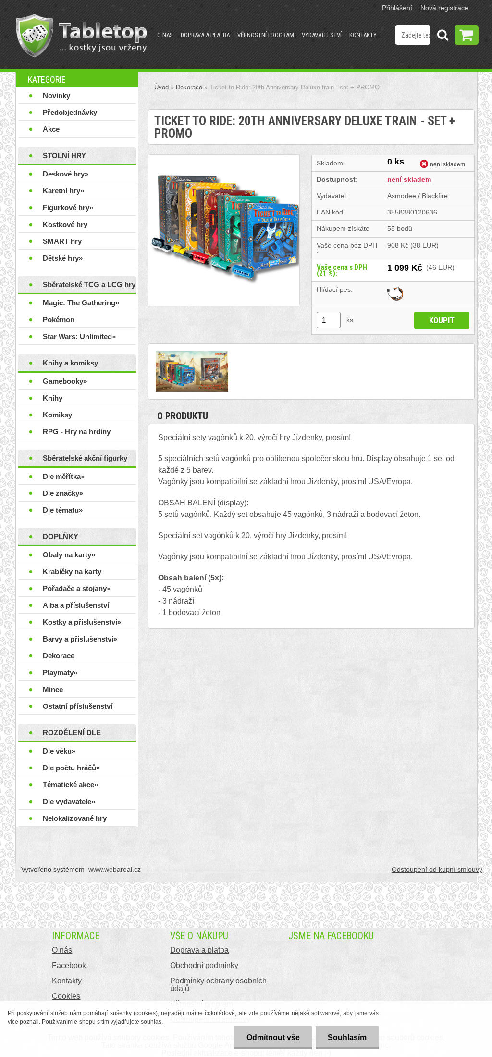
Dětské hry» (63, 258)
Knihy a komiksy (70, 363)
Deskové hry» (65, 174)
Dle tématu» (63, 510)
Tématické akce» (70, 784)
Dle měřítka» (64, 476)
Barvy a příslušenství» (80, 639)
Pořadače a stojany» (77, 588)
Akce (51, 129)
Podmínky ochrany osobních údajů (218, 985)
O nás (165, 34)
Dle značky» (63, 493)
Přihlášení (397, 8)
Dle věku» (59, 751)
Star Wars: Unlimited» (79, 336)
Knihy (52, 398)
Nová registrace (444, 8)
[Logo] (81, 36)
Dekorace (58, 656)
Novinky (56, 95)
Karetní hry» (63, 191)
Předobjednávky (70, 112)
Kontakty (363, 34)
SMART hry (62, 241)
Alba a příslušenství (76, 605)
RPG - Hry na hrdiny (77, 432)
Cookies (66, 996)
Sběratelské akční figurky (85, 458)
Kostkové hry (65, 224)
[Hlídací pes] (395, 289)
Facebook (69, 965)
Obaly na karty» (69, 555)
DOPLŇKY (60, 536)
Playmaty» (60, 672)
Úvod (161, 87)
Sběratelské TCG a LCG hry (89, 284)
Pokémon (58, 319)
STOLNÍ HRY (64, 155)
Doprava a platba (205, 34)
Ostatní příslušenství (77, 706)
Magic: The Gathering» (81, 303)
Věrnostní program (265, 34)
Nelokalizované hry (75, 818)
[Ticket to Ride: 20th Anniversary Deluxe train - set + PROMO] (223, 158)
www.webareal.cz (114, 869)
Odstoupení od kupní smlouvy (437, 869)
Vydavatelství (322, 34)
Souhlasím (347, 1037)
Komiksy (57, 415)
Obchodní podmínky (204, 965)
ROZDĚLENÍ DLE (72, 733)
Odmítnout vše (273, 1037)
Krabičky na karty (72, 571)
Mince (53, 689)
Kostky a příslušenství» (82, 622)
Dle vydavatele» (69, 801)
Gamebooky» (65, 381)
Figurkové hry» (68, 207)
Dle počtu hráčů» (71, 768)
